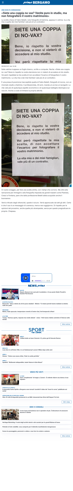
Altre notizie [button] (66, 324)
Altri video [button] (66, 402)
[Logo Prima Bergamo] (36, 2)
